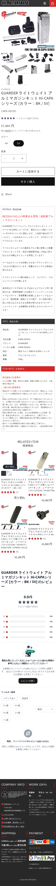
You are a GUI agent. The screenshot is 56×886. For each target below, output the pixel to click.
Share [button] (8, 194)
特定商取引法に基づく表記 (14, 826)
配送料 (8, 130)
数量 (3, 151)
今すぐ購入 (28, 181)
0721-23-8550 (8, 815)
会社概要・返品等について (14, 822)
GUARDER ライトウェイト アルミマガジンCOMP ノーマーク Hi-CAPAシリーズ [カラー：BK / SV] (14, 483)
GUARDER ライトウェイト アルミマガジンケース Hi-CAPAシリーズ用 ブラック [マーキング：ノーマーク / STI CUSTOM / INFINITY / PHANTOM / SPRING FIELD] (14, 540)
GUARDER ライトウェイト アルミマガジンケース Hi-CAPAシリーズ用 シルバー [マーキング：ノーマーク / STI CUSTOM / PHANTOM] (41, 485)
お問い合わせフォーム (24, 402)
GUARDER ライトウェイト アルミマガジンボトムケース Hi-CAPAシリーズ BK (41, 531)
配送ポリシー (18, 852)
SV (18, 143)
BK (8, 144)
